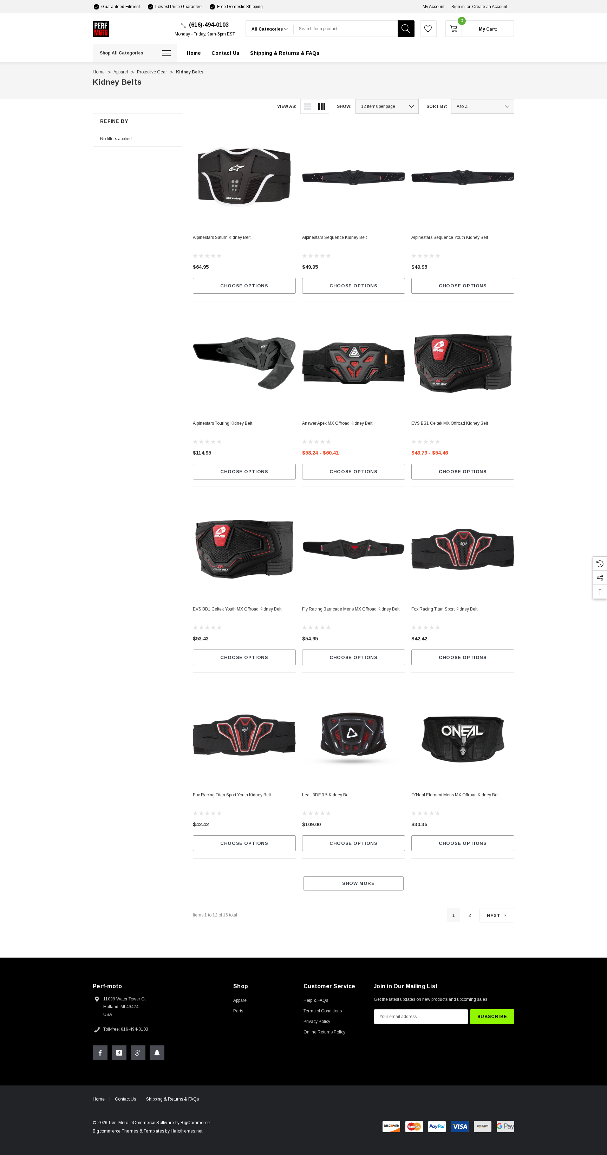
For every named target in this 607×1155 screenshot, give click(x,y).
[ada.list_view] (308, 106)
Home (99, 1099)
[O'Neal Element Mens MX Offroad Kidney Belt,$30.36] (462, 735)
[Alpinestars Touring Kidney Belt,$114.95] (244, 363)
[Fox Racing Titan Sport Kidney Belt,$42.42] (462, 549)
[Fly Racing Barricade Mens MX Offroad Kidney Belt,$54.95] (353, 549)
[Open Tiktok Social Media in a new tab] (119, 1052)
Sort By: (436, 106)
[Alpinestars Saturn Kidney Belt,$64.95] (244, 177)
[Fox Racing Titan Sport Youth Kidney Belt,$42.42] (244, 735)
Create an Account (489, 6)
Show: (344, 106)
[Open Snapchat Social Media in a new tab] (157, 1052)
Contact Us (125, 1099)
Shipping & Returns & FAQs (172, 1099)
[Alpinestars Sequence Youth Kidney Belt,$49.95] (462, 177)
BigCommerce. (196, 1122)
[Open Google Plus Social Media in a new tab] (138, 1052)
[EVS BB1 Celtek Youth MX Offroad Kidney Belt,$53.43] (244, 549)
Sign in (458, 6)
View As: (286, 106)
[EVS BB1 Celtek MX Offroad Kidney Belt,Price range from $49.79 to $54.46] (462, 363)
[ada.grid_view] (322, 106)
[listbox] (482, 106)
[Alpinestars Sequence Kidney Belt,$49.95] (353, 177)
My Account (433, 6)
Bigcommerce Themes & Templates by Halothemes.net (148, 1131)
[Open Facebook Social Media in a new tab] (100, 1052)
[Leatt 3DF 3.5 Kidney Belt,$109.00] (353, 735)
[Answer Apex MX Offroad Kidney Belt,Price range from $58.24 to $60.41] (353, 363)
